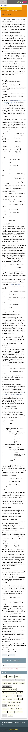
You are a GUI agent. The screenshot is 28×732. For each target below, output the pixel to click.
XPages (10, 715)
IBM (21, 699)
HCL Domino (13, 730)
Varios (4, 715)
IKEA (8, 702)
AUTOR (5, 8)
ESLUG (15, 696)
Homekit (9, 699)
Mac (17, 705)
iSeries (4, 655)
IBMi (4, 702)
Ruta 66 (5, 712)
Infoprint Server (15, 702)
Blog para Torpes (20, 680)
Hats (4, 699)
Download (20, 693)
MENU (4, 2)
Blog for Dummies (8, 680)
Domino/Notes (7, 686)
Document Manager (18, 683)
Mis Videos (6, 709)
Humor (16, 699)
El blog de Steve (7, 696)
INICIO (5, 5)
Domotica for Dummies (9, 689)
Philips (12, 709)
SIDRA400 (11, 712)
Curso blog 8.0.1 (7, 683)
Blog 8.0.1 (17, 676)
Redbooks (19, 709)
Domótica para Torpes (9, 693)
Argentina (10, 676)
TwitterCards (19, 712)
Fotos (20, 696)
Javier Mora (11, 655)
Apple (4, 676)
